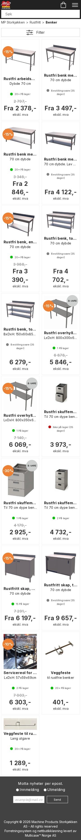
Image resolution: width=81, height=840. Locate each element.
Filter (40, 32)
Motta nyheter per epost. (40, 783)
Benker (51, 22)
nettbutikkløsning (50, 831)
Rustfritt (35, 22)
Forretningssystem (18, 831)
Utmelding (56, 789)
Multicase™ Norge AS (40, 835)
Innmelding (29, 789)
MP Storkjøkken (13, 22)
